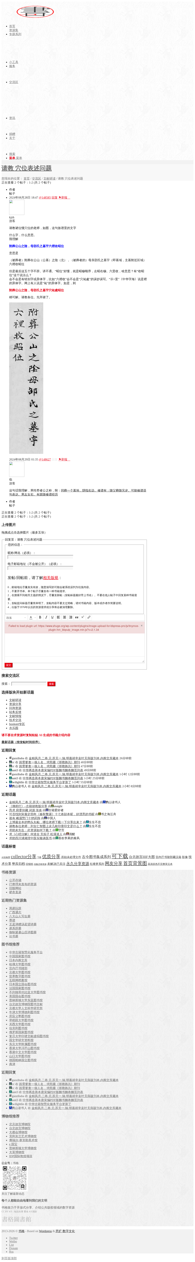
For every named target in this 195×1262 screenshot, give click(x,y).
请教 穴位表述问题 (27, 168)
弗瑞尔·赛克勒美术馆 (23, 1140)
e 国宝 (13, 1144)
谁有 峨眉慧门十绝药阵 (24, 818)
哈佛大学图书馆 (19, 964)
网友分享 (113, 863)
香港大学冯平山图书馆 (24, 1048)
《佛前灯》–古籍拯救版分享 (28, 806)
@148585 (45, 197)
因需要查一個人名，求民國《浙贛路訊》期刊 (49, 762)
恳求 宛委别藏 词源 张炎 (25, 810)
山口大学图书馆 (19, 1056)
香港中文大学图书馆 (23, 1052)
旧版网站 (15, 888)
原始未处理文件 (71, 857)
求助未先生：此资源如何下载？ (30, 830)
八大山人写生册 (19, 916)
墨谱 (12, 920)
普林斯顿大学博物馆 (23, 1148)
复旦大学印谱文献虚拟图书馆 (29, 1036)
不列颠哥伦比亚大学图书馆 (27, 992)
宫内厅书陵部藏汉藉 (168, 857)
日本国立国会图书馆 (23, 984)
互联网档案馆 (18, 980)
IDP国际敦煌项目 (20, 1156)
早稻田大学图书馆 (21, 1020)
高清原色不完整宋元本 (160, 864)
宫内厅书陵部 (18, 968)
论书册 (13, 936)
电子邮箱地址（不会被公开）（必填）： (35, 563)
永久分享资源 (77, 863)
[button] (16, 617)
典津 (12, 1064)
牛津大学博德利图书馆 (24, 1012)
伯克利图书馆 (18, 1028)
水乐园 (13, 728)
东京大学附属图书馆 (23, 1044)
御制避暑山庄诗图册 (23, 932)
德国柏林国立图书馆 (23, 1060)
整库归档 (18, 864)
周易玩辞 (15, 908)
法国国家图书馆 (19, 988)
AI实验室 (6, 857)
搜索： (6, 683)
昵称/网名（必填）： (22, 552)
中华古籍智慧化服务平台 (26, 952)
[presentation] (16, 617)
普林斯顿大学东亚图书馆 (26, 1000)
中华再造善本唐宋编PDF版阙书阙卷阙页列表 (53, 770)
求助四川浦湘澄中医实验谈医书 (30, 838)
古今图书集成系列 (96, 857)
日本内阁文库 (18, 960)
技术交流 (15, 720)
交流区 (36, 178)
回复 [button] (55, 197)
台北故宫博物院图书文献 (26, 1004)
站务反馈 (15, 712)
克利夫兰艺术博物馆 (23, 1136)
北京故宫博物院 (19, 1124)
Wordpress (45, 1231)
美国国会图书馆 (19, 996)
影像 (185, 857)
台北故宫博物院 (19, 1128)
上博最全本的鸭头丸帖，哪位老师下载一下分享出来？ (45, 822)
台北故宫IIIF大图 (142, 857)
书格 (21, 1231)
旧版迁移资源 (40, 864)
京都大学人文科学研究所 (26, 1008)
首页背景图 (135, 863)
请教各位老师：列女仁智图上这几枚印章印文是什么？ (45, 826)
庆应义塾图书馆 (19, 1016)
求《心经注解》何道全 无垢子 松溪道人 (35, 834)
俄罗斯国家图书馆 (21, 1032)
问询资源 (15, 708)
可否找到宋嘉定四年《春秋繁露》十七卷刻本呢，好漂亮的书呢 (51, 814)
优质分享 (51, 856)
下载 (39, 857)
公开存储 (15, 880)
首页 (27, 178)
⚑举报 (64, 197)
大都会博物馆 (18, 1132)
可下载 (120, 856)
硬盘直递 (15, 892)
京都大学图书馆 (19, 972)
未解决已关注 (56, 863)
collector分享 (23, 856)
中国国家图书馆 (19, 956)
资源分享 (15, 704)
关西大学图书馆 (19, 1024)
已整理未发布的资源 (23, 884)
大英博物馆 (16, 1152)
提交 (8, 665)
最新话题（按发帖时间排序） (21, 742)
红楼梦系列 (97, 863)
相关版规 (50, 578)
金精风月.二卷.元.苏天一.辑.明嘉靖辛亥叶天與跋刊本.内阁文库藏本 (74, 758)
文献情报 (15, 716)
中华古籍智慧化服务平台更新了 (50, 782)
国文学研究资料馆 (21, 1040)
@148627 (45, 459)
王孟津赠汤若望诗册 (23, 924)
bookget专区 (17, 724)
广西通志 (15, 912)
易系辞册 (15, 928)
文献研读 (49, 178)
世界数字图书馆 (19, 976)
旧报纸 (29, 864)
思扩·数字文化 (65, 1231)
